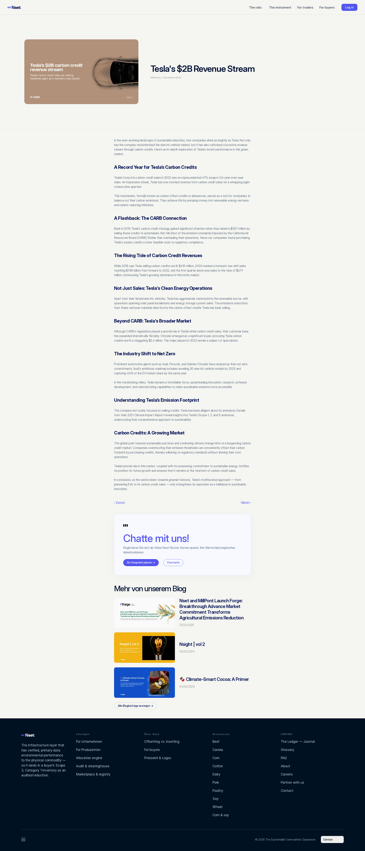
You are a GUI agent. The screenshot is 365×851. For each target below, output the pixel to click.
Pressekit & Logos (157, 758)
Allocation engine (89, 758)
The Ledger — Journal (298, 741)
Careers (287, 774)
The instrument (280, 7)
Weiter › (246, 502)
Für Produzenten (88, 750)
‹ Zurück (119, 502)
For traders (305, 7)
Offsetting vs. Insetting (161, 741)
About (285, 766)
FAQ (284, 758)
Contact (287, 791)
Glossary (287, 750)
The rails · (256, 7)
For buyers (327, 7)
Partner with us (292, 782)
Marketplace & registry (93, 774)
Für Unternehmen (89, 741)
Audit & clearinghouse (92, 766)
